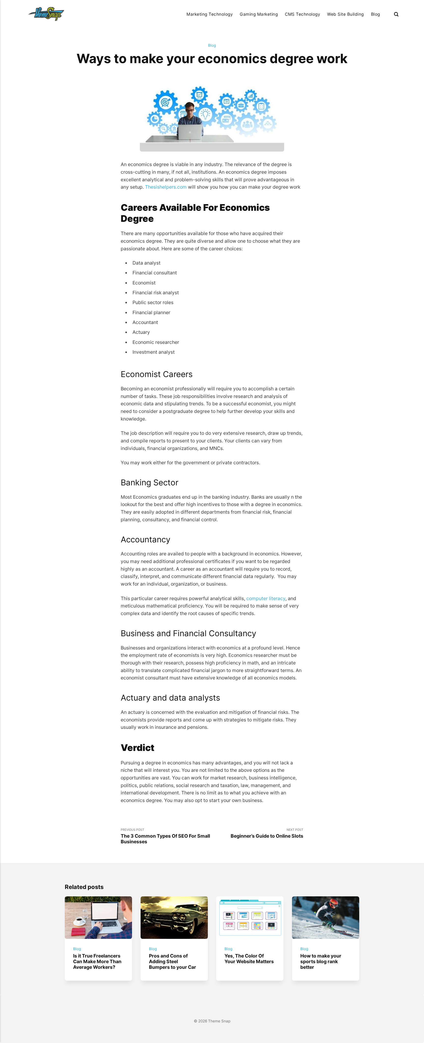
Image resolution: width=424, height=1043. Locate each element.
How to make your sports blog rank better (320, 961)
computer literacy (265, 598)
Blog (375, 14)
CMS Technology (302, 14)
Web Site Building (345, 14)
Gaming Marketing (259, 14)
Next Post (267, 833)
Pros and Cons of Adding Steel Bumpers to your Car (172, 961)
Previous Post (165, 836)
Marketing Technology (209, 14)
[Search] (396, 14)
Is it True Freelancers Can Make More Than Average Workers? (97, 961)
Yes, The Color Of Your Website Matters (249, 958)
